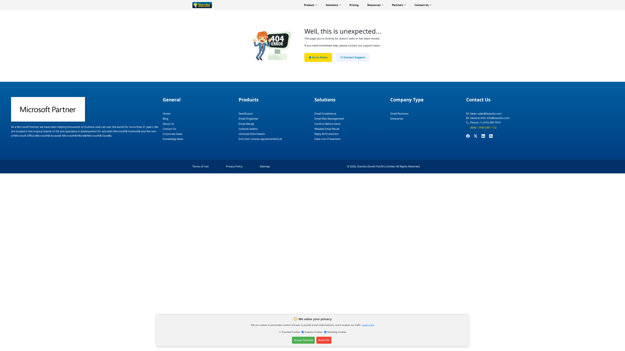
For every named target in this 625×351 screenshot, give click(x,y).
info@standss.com (498, 118)
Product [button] (309, 5)
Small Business (399, 113)
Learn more (368, 325)
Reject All (323, 340)
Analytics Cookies (314, 332)
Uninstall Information (252, 134)
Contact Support (354, 57)
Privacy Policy (234, 166)
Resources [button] (374, 5)
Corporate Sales (172, 134)
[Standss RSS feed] (493, 136)
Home (166, 113)
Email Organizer (248, 118)
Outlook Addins (248, 129)
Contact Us (169, 129)
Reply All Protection (326, 134)
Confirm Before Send (327, 124)
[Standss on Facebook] (470, 136)
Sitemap (265, 166)
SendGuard (246, 113)
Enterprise (396, 118)
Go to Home (319, 57)
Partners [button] (398, 5)
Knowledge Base (173, 139)
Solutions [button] (332, 5)
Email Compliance (325, 113)
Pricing (354, 5)
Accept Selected (303, 340)
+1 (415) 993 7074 (489, 122)
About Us (168, 124)
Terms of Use (200, 166)
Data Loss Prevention (327, 139)
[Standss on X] (477, 136)
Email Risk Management (329, 118)
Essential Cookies (291, 332)
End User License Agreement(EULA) (260, 139)
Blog (165, 118)
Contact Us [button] (422, 5)
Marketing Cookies (336, 332)
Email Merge (246, 124)
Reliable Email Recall (326, 129)
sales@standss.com (490, 113)
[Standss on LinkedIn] (485, 136)
